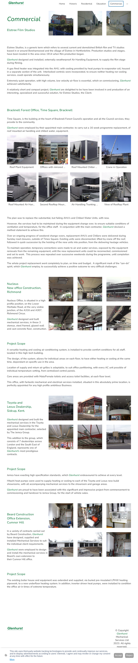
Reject (129, 655)
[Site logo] (17, 4)
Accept (118, 655)
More (12, 659)
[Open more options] (127, 3)
